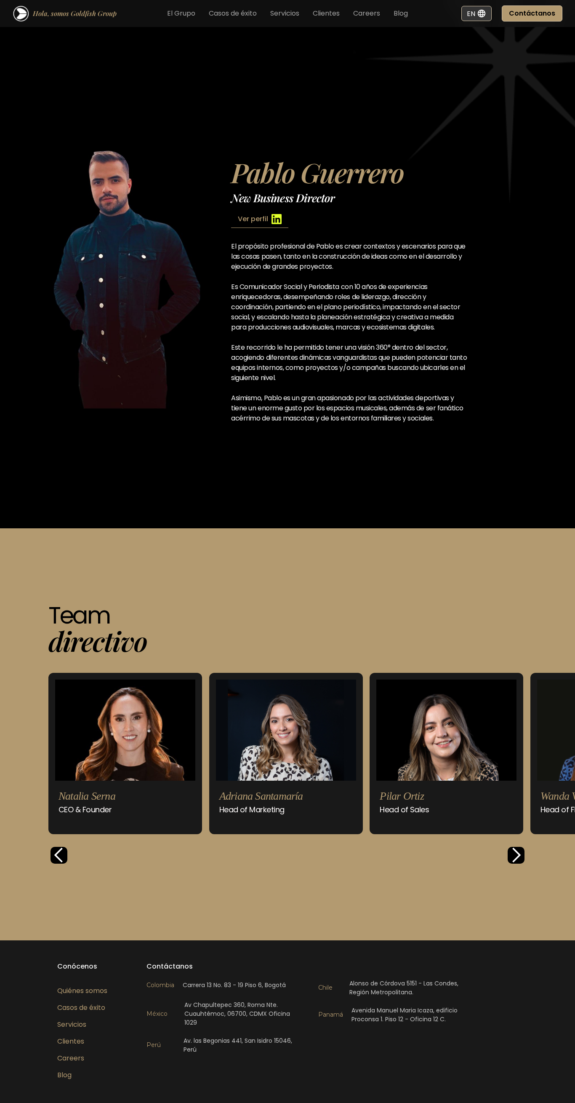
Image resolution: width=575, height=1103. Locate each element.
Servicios (284, 13)
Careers (366, 13)
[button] (58, 855)
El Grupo (181, 13)
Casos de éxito (233, 13)
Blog (401, 13)
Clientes (326, 13)
